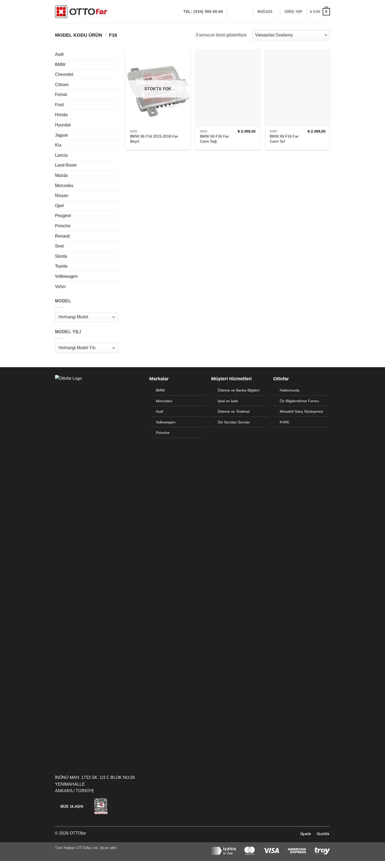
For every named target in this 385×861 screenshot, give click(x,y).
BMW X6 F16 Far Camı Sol (284, 138)
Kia (58, 145)
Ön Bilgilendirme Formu (299, 401)
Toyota (61, 266)
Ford (59, 105)
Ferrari (61, 94)
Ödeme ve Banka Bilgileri (238, 390)
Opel (59, 205)
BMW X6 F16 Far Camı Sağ (214, 138)
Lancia (61, 155)
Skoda (61, 256)
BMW (60, 64)
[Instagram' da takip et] (239, 11)
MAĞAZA (265, 12)
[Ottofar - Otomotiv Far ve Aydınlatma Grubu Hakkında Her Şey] (81, 11)
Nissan (61, 195)
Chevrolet (64, 74)
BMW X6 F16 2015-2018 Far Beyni (154, 138)
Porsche (62, 226)
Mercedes (64, 185)
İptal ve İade (228, 401)
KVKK (284, 422)
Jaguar (61, 135)
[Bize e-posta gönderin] (246, 11)
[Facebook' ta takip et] (232, 11)
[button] (293, 12)
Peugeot (63, 215)
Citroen (62, 84)
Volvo (60, 286)
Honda (61, 114)
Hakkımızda (289, 390)
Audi (59, 54)
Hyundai (63, 125)
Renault (62, 236)
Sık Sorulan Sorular (234, 422)
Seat (59, 246)
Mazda (61, 175)
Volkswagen (66, 276)
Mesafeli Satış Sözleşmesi (301, 411)
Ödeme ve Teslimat (234, 411)
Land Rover (66, 165)
